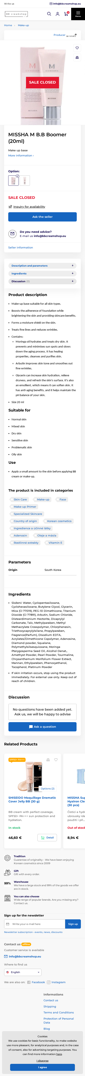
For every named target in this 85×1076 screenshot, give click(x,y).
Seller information (20, 247)
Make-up (23, 25)
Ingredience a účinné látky (32, 528)
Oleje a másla (46, 535)
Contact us (51, 1000)
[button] (49, 14)
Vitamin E (55, 542)
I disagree (42, 1060)
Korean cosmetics (59, 521)
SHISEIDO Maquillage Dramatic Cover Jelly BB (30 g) (32, 799)
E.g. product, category (29, 41)
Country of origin (25, 521)
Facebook (38, 982)
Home (8, 25)
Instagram (59, 982)
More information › (21, 155)
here (59, 1054)
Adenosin (20, 535)
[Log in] (57, 14)
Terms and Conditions (59, 1012)
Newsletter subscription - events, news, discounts (33, 932)
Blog (47, 1028)
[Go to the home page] (16, 14)
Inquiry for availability (29, 207)
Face (63, 499)
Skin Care (20, 499)
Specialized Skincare (28, 513)
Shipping (50, 1006)
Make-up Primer (25, 506)
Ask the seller (42, 217)
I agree (42, 1067)
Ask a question (44, 727)
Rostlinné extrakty (26, 542)
